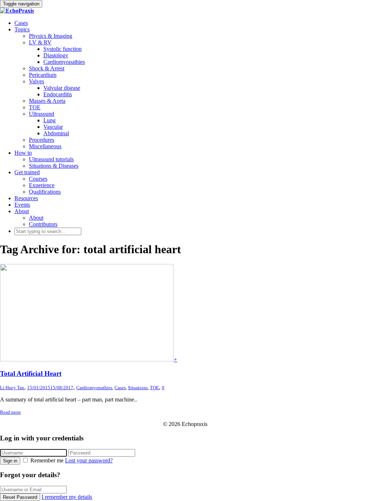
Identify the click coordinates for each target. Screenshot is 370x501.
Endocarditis (57, 94)
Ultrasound (41, 114)
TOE (34, 107)
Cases (21, 23)
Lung (49, 120)
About (21, 211)
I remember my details (67, 497)
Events (22, 205)
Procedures (41, 140)
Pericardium (42, 75)
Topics (22, 29)
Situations (138, 387)
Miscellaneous (45, 146)
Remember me (47, 460)
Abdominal (56, 133)
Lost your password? (89, 460)
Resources (26, 198)
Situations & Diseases (53, 166)
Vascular (53, 127)
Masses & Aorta (47, 101)
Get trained (27, 172)
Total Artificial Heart (30, 373)
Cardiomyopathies (64, 62)
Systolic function (62, 49)
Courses (38, 179)
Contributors (43, 224)
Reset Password (20, 497)
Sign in (10, 460)
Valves (36, 81)
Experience (42, 185)
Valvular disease (61, 88)
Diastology (55, 55)
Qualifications (45, 192)
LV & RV (40, 42)
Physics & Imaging (50, 36)
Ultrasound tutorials (51, 159)
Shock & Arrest (46, 68)
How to (23, 153)
